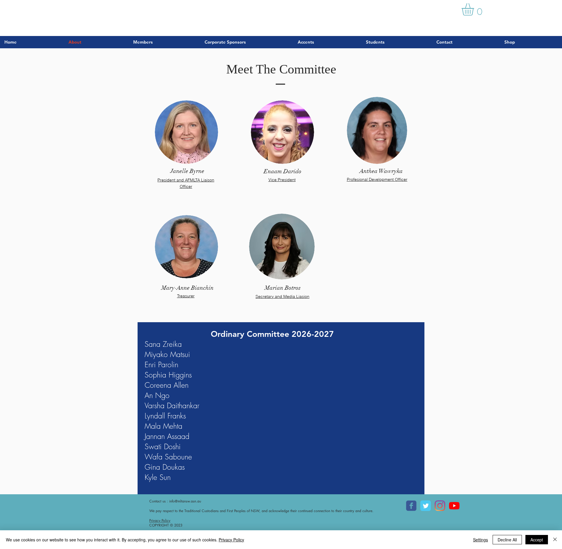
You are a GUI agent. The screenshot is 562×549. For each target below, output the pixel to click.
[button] (475, 9)
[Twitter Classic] (425, 505)
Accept (536, 540)
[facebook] (411, 505)
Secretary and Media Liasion (282, 296)
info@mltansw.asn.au (185, 501)
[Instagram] (440, 505)
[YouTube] (454, 505)
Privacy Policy (159, 520)
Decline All (507, 540)
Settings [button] (480, 540)
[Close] (554, 539)
